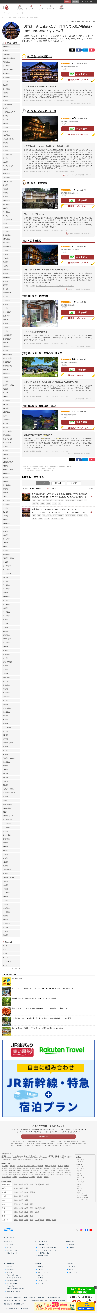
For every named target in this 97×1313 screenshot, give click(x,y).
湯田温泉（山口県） (9, 816)
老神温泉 (5, 289)
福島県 (47, 1184)
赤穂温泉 (5, 723)
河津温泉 (5, 593)
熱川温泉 (5, 619)
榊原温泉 (5, 669)
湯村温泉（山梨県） (9, 385)
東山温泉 (5, 208)
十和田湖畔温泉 (7, 104)
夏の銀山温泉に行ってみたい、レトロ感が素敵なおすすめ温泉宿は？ (55, 100)
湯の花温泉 (6, 712)
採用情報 (40, 1278)
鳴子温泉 (5, 119)
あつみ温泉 (6, 173)
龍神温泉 (5, 766)
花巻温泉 (5, 116)
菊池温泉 (5, 873)
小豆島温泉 (6, 827)
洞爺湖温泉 (6, 77)
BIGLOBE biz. (11, 1267)
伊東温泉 (5, 550)
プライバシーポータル (10, 1301)
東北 (44, 500)
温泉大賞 (71, 1245)
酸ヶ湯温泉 (6, 89)
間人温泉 (5, 700)
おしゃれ (5, 957)
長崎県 (26, 1220)
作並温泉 (5, 127)
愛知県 (26, 1204)
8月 (34, 503)
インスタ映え (7, 961)
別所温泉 (5, 450)
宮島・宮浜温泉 (7, 804)
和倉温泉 (5, 512)
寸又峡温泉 (6, 604)
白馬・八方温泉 (7, 439)
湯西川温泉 (6, 269)
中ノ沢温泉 (6, 231)
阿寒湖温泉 (6, 62)
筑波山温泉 (6, 316)
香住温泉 (5, 731)
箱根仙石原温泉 (7, 366)
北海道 (16, 1184)
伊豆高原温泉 (7, 566)
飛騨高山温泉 (7, 639)
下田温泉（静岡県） (9, 558)
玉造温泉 (5, 785)
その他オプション (43, 1256)
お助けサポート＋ (43, 1245)
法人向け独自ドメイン (13, 1291)
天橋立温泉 (6, 685)
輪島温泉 (5, 535)
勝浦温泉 (5, 754)
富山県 (16, 1200)
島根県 (21, 1212)
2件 (85, 246)
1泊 (59, 503)
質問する (75, 1)
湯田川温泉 (6, 200)
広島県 (31, 1212)
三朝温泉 (5, 769)
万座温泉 (5, 281)
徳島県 (16, 1216)
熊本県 (31, 1220)
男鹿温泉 (5, 150)
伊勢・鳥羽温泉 (7, 662)
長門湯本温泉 (7, 808)
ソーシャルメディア (44, 1283)
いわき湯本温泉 (7, 219)
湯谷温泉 (5, 658)
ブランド (40, 1269)
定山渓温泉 (6, 46)
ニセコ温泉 (6, 81)
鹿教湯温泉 (6, 408)
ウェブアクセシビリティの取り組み (34, 1298)
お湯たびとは (80, 1159)
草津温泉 (5, 273)
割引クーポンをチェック (79, 79)
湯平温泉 (5, 927)
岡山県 (26, 1212)
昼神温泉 (5, 446)
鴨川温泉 (5, 323)
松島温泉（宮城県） (9, 139)
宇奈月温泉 (6, 504)
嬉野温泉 (5, 846)
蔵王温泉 (5, 158)
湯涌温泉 (5, 531)
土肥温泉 (5, 608)
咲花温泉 (5, 489)
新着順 (32, 488)
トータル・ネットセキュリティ (47, 1250)
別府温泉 (5, 904)
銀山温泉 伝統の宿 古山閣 (41, 111)
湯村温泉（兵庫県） (9, 743)
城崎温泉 (5, 716)
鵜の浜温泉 (6, 481)
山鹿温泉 (5, 900)
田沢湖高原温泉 (7, 154)
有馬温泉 (5, 719)
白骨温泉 (5, 393)
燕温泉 (5, 496)
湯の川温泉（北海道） (9, 58)
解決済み (74, 483)
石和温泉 (5, 369)
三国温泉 (5, 543)
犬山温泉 (5, 646)
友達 (34, 500)
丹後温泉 (5, 704)
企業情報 (38, 1263)
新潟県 (26, 1196)
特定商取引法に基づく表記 (39, 1301)
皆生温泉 (5, 773)
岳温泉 (5, 223)
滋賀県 (16, 1208)
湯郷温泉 (5, 800)
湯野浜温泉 (6, 204)
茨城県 (26, 1188)
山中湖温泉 (6, 381)
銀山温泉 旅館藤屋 (37, 183)
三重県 (31, 1204)
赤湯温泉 (5, 169)
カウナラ (79, 1188)
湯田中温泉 (6, 458)
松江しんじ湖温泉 (8, 789)
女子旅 (5, 946)
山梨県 (16, 1196)
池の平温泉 (6, 473)
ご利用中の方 (70, 1263)
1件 (85, 359)
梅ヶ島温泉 (6, 589)
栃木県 (16, 1188)
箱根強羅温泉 (7, 362)
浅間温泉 (5, 396)
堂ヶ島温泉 (6, 612)
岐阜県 (21, 1204)
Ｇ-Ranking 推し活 (82, 1195)
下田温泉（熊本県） (9, 877)
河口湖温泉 (6, 373)
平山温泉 (5, 896)
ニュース (40, 1275)
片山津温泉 (6, 523)
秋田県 (37, 1184)
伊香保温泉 (6, 277)
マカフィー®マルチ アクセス (15, 1289)
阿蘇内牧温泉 (7, 869)
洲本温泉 (5, 739)
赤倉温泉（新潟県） (9, 469)
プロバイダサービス (12, 1275)
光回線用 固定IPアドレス (14, 1278)
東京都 (26, 1192)
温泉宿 (5, 953)
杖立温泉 (5, 885)
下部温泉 (5, 377)
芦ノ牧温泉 (6, 212)
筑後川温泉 (6, 839)
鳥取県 (16, 1212)
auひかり (9, 1247)
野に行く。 (80, 1186)
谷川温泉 (5, 304)
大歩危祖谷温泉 (7, 819)
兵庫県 (31, 1208)
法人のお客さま (9, 1263)
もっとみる (15, 968)
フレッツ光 (10, 1272)
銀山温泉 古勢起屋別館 (39, 56)
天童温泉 (5, 189)
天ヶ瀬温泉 (6, 912)
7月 (85, 500)
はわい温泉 (6, 781)
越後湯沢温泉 (7, 485)
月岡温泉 (5, 466)
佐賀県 (21, 1220)
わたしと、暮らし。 (82, 1177)
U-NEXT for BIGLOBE (44, 1253)
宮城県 (31, 1184)
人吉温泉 (5, 889)
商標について (8, 1304)
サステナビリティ (43, 1272)
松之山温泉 (6, 500)
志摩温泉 (5, 666)
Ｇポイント (80, 1166)
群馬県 (21, 1188)
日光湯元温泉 (7, 246)
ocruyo (79, 1173)
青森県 (21, 1184)
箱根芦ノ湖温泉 (7, 354)
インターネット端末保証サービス (47, 1247)
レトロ (5, 965)
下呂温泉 (5, 623)
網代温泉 (5, 562)
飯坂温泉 (5, 216)
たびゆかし (80, 1193)
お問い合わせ (8, 1298)
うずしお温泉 (7, 727)
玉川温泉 (5, 146)
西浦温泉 (5, 650)
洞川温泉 (5, 746)
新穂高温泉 (6, 631)
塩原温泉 (5, 250)
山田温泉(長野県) (8, 462)
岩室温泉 (5, 477)
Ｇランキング (80, 1168)
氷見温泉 (5, 508)
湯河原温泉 (6, 346)
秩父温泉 (5, 319)
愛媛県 (26, 1216)
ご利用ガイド (80, 1161)
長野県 (21, 1196)
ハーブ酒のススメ (82, 1199)
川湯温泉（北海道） (9, 69)
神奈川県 (32, 1192)
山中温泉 (5, 516)
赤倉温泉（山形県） (9, 166)
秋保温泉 (5, 123)
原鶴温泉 (5, 843)
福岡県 (16, 1220)
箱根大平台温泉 (7, 358)
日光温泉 (5, 266)
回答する (67, 1)
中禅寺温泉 (6, 258)
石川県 (21, 1200)
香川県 (21, 1216)
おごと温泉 (6, 681)
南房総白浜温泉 (7, 335)
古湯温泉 (5, 854)
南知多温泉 (6, 654)
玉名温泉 (5, 881)
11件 (85, 118)
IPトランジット (11, 1286)
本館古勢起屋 (34, 240)
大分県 (37, 1220)
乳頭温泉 (5, 143)
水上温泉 (5, 308)
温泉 (4, 949)
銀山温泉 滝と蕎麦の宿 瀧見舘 (45, 353)
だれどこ (79, 1171)
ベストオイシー (81, 1182)
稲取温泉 (5, 577)
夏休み (42, 503)
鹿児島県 (48, 1220)
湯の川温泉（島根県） (9, 793)
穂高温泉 (5, 454)
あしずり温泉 (7, 835)
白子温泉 (5, 331)
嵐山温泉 (5, 689)
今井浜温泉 (6, 581)
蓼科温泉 (5, 423)
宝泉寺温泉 (6, 923)
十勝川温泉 (6, 54)
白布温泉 (5, 185)
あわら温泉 (6, 539)
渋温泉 (5, 416)
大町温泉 (5, 404)
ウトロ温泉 (6, 66)
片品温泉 (5, 296)
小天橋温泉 (6, 696)
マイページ (85, 1)
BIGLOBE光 (10, 1245)
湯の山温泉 (6, 677)
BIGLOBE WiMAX (12, 1253)
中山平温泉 (6, 135)
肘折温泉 (5, 196)
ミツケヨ (79, 1190)
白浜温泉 (5, 750)
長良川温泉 (6, 643)
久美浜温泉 (6, 693)
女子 (39, 500)
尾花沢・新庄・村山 (58, 500)
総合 (53, 488)
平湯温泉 (5, 627)
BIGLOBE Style (42, 1280)
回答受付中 (58, 483)
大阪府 (26, 1208)
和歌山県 (42, 1208)
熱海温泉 (5, 546)
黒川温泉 (5, 866)
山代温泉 (5, 527)
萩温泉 (5, 812)
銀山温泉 (5, 162)
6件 (85, 190)
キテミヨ (79, 1179)
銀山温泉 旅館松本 (38, 296)
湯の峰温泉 (6, 762)
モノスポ (79, 1184)
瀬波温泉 (5, 493)
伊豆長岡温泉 (7, 573)
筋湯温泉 (5, 916)
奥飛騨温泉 (6, 635)
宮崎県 (42, 1220)
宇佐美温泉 (6, 585)
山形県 (49, 500)
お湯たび (79, 1175)
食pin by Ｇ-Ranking (82, 1197)
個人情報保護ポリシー (54, 1298)
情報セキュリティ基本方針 (58, 1301)
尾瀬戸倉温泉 (7, 292)
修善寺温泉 (6, 554)
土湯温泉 (5, 227)
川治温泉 (5, 254)
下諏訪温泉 (6, 419)
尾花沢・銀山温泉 (70, 500)
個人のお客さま (9, 1237)
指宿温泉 (5, 931)
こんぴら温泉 (7, 823)
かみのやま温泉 (7, 181)
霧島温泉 (5, 935)
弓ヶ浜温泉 (6, 616)
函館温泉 (5, 85)
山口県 (37, 1212)
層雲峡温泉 (6, 73)
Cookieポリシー (24, 1301)
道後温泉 (5, 831)
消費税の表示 (18, 1298)
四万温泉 (5, 285)
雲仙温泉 (5, 858)
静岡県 (16, 1204)
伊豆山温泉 (6, 569)
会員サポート (73, 1272)
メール (71, 1269)
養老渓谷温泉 (7, 339)
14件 (85, 63)
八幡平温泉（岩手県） (9, 112)
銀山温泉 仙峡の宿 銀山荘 (42, 405)
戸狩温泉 (5, 427)
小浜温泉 (5, 862)
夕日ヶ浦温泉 (7, 708)
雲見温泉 (5, 600)
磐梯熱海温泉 (7, 235)
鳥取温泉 (5, 777)
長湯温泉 (5, 919)
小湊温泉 (5, 327)
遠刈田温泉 (6, 131)
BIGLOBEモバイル (12, 1250)
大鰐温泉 (5, 96)
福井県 (26, 1200)
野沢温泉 (5, 389)
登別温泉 (5, 50)
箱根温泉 (5, 342)
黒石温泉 (5, 100)
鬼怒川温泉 (6, 242)
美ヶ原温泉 (6, 400)
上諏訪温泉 (6, 412)
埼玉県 (16, 1192)
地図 (64, 69)
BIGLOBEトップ (19, 1304)
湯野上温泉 (6, 239)
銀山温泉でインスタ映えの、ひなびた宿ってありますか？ (52, 230)
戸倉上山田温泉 (7, 431)
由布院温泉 (6, 908)
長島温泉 (5, 673)
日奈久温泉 (6, 892)
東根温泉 (5, 193)
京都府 (21, 1208)
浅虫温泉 (5, 93)
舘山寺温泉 (6, 596)
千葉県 (21, 1192)
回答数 (38, 488)
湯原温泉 (5, 796)
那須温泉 (5, 262)
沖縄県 (54, 1220)
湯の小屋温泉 (7, 312)
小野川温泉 (6, 177)
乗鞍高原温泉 (7, 435)
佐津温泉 (5, 735)
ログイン (92, 1)
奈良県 (37, 1208)
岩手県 (26, 1184)
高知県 (31, 1216)
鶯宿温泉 (5, 108)
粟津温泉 (5, 519)
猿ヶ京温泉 (6, 300)
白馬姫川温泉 (7, 443)
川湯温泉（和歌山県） (9, 758)
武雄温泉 (5, 850)
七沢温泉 (5, 350)
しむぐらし (72, 1247)
